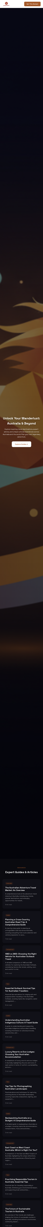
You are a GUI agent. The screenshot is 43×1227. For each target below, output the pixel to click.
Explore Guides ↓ (21, 444)
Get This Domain (32, 4)
